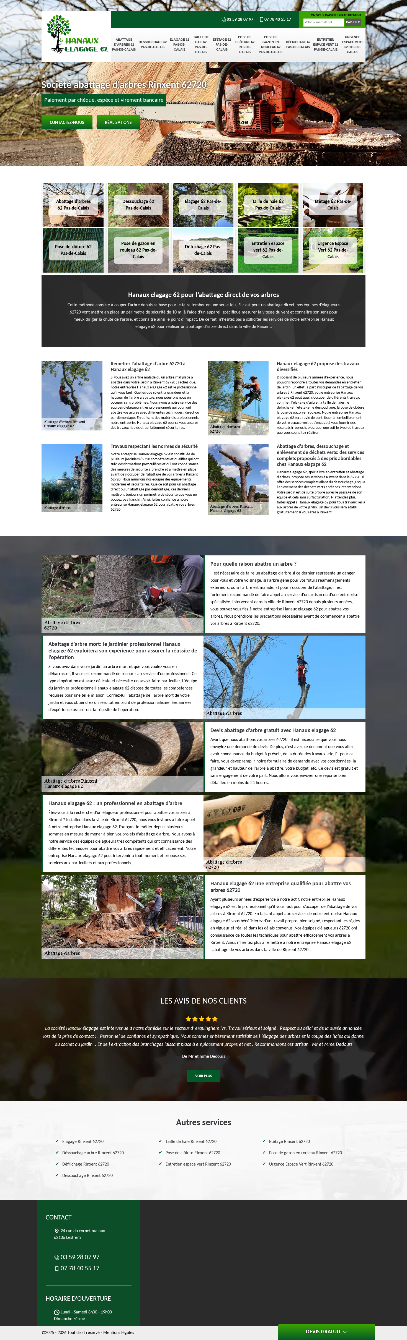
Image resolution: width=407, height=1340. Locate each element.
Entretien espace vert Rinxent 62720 (198, 1164)
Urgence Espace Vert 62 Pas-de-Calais (352, 44)
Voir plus (203, 1076)
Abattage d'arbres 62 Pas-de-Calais (124, 44)
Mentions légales (118, 1333)
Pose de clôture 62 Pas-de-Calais (244, 44)
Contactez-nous (67, 123)
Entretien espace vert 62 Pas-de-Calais (325, 44)
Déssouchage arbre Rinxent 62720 (93, 1153)
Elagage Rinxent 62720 (83, 1142)
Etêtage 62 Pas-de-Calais (222, 44)
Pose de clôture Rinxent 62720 (193, 1153)
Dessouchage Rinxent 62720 (87, 1176)
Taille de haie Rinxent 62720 (191, 1142)
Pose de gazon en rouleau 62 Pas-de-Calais (270, 44)
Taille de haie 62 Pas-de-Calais (201, 44)
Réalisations (118, 123)
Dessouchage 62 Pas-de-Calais (153, 44)
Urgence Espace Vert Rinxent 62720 (301, 1164)
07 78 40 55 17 (277, 19)
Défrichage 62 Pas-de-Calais (298, 44)
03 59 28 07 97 (240, 19)
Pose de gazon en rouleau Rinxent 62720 (305, 1153)
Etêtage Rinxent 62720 (289, 1142)
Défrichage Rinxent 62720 (85, 1164)
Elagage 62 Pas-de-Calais (179, 44)
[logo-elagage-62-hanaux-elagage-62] (76, 30)
